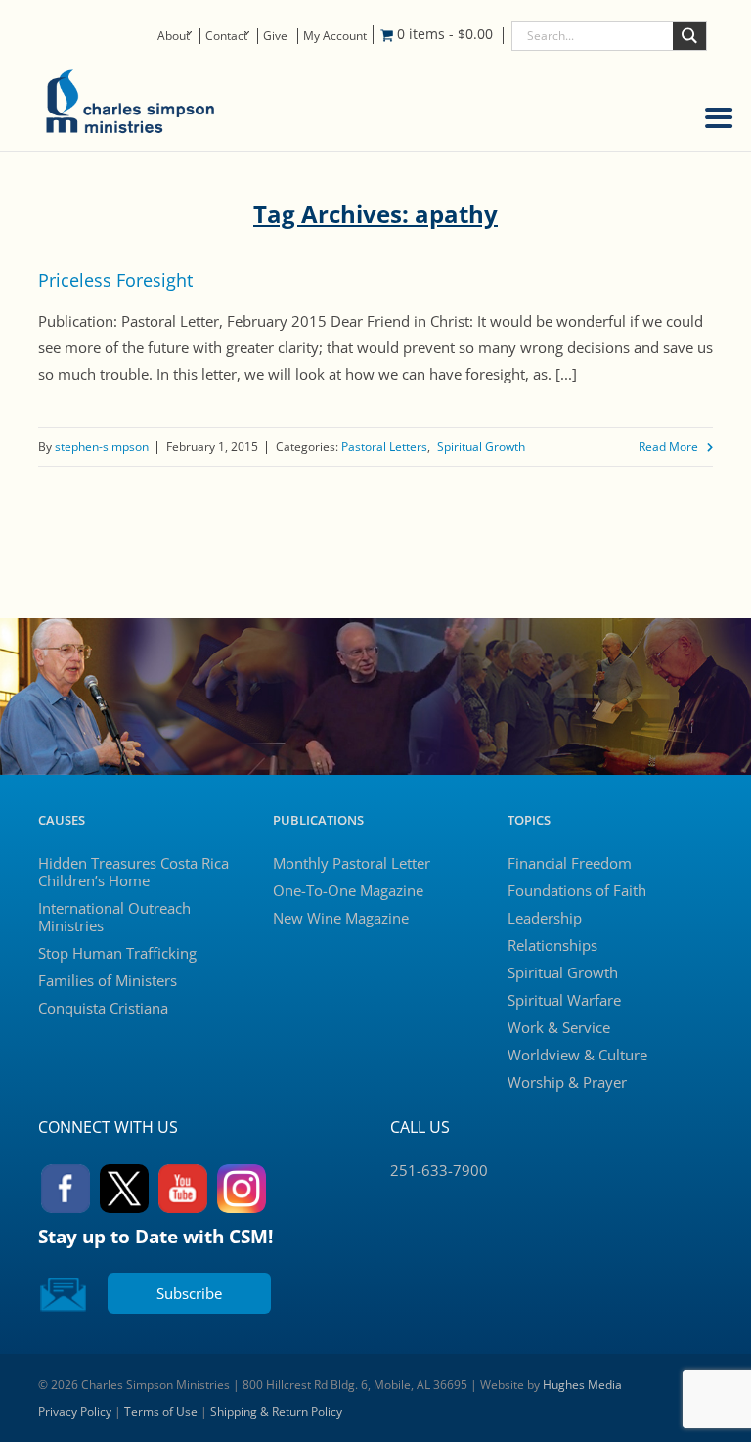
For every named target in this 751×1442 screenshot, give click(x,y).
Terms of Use (161, 1411)
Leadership (545, 917)
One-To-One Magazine (348, 890)
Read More (668, 446)
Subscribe (189, 1293)
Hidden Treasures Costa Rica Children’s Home (133, 871)
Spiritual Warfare (564, 1000)
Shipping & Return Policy (276, 1411)
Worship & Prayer (567, 1082)
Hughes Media (582, 1384)
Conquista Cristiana (103, 1007)
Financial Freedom (570, 863)
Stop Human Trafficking (117, 953)
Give (275, 35)
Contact (226, 35)
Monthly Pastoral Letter (351, 863)
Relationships (552, 945)
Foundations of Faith (577, 890)
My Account (335, 35)
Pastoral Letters (384, 446)
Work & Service (559, 1027)
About (173, 35)
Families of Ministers (107, 980)
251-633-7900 (439, 1170)
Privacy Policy (74, 1411)
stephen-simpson (102, 446)
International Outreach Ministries (114, 916)
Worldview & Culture (577, 1054)
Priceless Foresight (115, 280)
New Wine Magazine (341, 917)
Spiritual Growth (481, 446)
